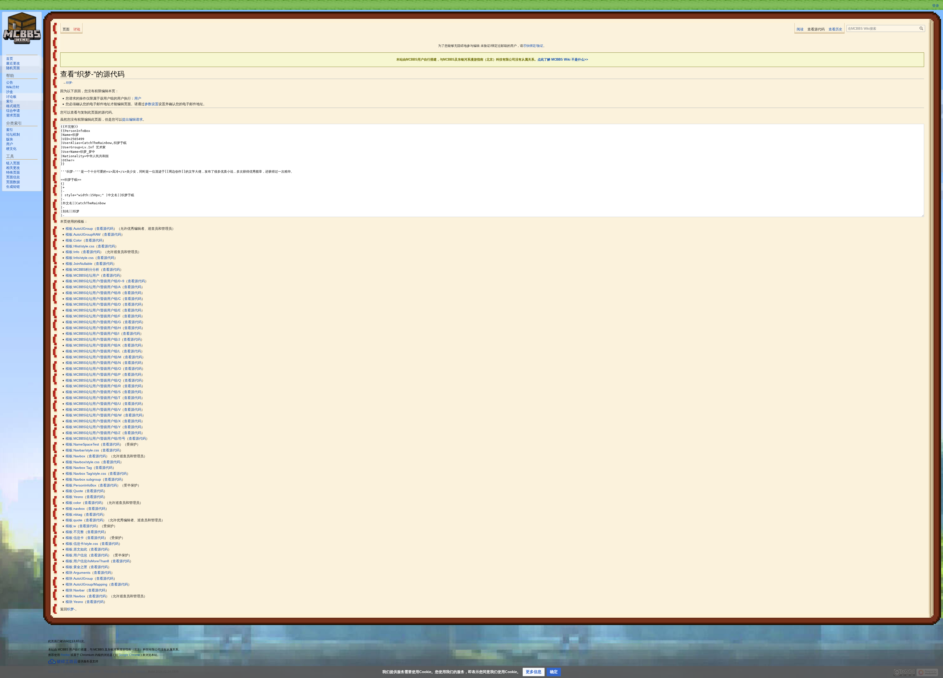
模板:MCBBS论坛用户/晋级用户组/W (94, 415)
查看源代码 (104, 228)
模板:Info (72, 252)
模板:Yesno (74, 497)
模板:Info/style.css (80, 258)
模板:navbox (75, 509)
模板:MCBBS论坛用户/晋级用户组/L (93, 351)
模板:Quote (74, 491)
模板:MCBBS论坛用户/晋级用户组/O (93, 369)
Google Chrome (129, 655)
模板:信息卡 (75, 538)
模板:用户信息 (76, 555)
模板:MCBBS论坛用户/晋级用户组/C (93, 299)
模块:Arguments (78, 573)
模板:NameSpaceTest (82, 444)
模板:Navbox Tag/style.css (86, 473)
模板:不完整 (75, 532)
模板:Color (74, 240)
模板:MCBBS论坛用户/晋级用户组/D (93, 304)
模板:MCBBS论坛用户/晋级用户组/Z (93, 433)
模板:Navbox (75, 456)
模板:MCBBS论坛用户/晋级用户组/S (93, 392)
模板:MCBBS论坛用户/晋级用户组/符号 (95, 438)
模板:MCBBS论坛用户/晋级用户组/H (93, 328)
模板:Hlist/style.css (80, 246)
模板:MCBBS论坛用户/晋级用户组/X (93, 421)
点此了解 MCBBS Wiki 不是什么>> (563, 59)
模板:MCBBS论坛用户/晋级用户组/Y (93, 427)
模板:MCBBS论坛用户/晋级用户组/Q (93, 380)
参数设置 (151, 104)
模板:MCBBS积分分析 (82, 269)
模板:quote (74, 520)
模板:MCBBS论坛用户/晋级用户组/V (93, 409)
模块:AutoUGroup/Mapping (86, 584)
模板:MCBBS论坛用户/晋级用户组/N (93, 363)
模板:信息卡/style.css (82, 544)
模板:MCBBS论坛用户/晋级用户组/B (93, 293)
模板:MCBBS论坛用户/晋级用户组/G (93, 322)
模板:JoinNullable (79, 264)
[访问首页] (22, 28)
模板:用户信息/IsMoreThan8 (87, 561)
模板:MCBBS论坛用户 (82, 275)
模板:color (73, 503)
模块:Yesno (74, 602)
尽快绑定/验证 (533, 46)
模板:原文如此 (76, 549)
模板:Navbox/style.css (82, 462)
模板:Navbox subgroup (83, 479)
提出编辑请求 (132, 119)
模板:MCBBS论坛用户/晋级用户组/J (93, 339)
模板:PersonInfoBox (81, 485)
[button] (534, 672)
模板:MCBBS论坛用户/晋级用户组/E (93, 310)
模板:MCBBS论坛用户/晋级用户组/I (92, 333)
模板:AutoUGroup (79, 228)
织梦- (69, 82)
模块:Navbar (75, 590)
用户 (137, 98)
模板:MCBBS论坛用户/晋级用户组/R (93, 386)
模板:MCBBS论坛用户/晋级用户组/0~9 (95, 281)
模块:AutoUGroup (79, 578)
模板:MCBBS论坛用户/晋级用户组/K (93, 345)
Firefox (65, 655)
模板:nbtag (74, 514)
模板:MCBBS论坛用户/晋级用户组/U (93, 404)
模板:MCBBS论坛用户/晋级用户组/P (93, 374)
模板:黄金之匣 (76, 567)
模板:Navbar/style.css (82, 450)
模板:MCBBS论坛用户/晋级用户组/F (93, 316)
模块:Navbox (75, 596)
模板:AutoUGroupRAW (83, 234)
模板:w (71, 526)
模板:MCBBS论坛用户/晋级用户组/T (93, 398)
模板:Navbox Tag (79, 468)
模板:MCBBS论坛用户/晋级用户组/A (93, 287)
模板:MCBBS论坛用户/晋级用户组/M (93, 357)
